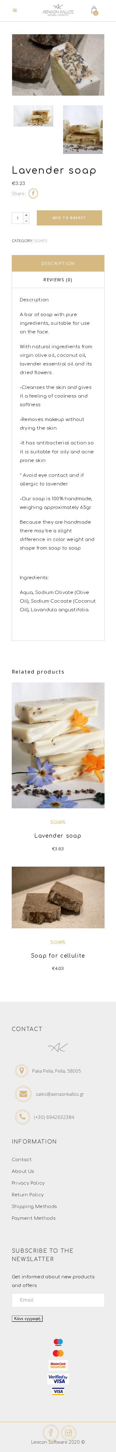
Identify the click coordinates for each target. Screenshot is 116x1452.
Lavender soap (57, 836)
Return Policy (28, 1195)
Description (58, 263)
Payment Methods (34, 1218)
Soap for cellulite (58, 956)
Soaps (40, 240)
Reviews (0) (57, 280)
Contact (22, 1159)
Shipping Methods (34, 1206)
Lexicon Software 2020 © (58, 1442)
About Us (23, 1171)
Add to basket (69, 217)
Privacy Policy (28, 1183)
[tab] (58, 263)
